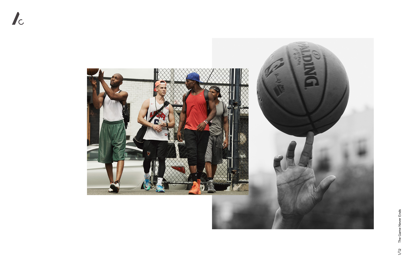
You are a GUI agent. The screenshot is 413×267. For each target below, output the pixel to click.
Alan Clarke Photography (18, 18)
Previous (139, 133)
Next (321, 133)
